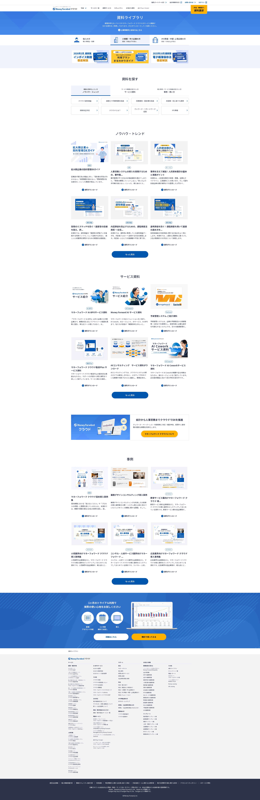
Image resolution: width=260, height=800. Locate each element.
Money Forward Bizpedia (151, 669)
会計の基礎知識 (147, 677)
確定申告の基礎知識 (148, 680)
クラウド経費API (122, 716)
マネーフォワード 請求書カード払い (103, 719)
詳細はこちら (111, 636)
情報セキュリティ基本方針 (84, 783)
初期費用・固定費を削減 (145, 101)
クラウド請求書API (123, 714)
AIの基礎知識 (146, 710)
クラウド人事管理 (73, 736)
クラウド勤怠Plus (75, 743)
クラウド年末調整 (73, 751)
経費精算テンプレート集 (150, 719)
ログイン (201, 2)
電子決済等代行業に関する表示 (167, 783)
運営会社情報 (54, 783)
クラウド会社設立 (98, 685)
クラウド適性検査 (84, 101)
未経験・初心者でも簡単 (175, 101)
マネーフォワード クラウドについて (159, 434)
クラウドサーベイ (74, 767)
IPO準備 (175, 110)
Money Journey (172, 684)
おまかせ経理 (97, 668)
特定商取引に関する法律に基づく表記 (117, 783)
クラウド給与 (72, 747)
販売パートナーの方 (158, 2)
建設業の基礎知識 (148, 702)
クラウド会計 (72, 669)
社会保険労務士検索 (123, 678)
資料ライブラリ (172, 668)
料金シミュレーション (124, 695)
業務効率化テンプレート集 (150, 734)
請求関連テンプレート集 (150, 716)
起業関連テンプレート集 (150, 729)
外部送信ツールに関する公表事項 (143, 783)
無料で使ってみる (149, 636)
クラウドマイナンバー (74, 759)
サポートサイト (122, 668)
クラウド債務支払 (73, 708)
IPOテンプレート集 (148, 731)
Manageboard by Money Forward (102, 731)
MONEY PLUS (173, 680)
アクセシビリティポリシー (188, 783)
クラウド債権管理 (74, 700)
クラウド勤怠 (75, 739)
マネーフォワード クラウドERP (101, 695)
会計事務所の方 (175, 2)
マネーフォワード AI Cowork (101, 743)
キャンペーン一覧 (173, 671)
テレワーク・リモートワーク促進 (145, 110)
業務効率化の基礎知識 (149, 697)
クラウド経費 (72, 704)
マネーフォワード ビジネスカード (102, 690)
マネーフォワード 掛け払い (75, 728)
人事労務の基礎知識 (148, 682)
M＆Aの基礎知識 (147, 705)
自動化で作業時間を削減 (115, 101)
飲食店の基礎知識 (148, 700)
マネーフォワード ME (174, 676)
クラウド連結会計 (73, 720)
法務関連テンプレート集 (150, 726)
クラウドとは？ (115, 110)
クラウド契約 (97, 680)
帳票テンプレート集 (148, 721)
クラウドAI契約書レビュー (100, 682)
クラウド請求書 (77, 688)
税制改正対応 (85, 110)
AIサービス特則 (205, 783)
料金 (82, 8)
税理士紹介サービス (123, 673)
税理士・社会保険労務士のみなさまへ (128, 708)
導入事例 (120, 671)
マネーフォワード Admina (100, 692)
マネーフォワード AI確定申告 (76, 684)
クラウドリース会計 (74, 677)
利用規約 (99, 783)
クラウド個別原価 (73, 716)
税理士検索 (121, 676)
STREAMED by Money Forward (101, 727)
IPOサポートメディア (124, 701)
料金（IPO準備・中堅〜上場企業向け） (129, 692)
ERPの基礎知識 (147, 675)
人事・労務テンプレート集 (150, 724)
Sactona (104, 735)
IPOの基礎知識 (147, 692)
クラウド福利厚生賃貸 (74, 763)
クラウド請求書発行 (77, 692)
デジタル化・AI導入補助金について (103, 704)
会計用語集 (146, 672)
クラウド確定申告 (77, 680)
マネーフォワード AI (101, 747)
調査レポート (172, 673)
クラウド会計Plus (74, 673)
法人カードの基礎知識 (149, 695)
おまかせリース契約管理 (100, 673)
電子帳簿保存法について (100, 701)
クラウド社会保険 (73, 755)
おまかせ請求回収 (98, 671)
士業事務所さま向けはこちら (131, 30)
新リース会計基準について (100, 706)
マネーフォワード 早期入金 (100, 723)
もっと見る (130, 254)
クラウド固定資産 (73, 712)
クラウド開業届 (97, 687)
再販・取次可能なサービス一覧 (101, 713)
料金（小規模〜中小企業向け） (126, 690)
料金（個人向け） (123, 685)
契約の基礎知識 (147, 687)
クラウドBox (75, 724)
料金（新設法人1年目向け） (126, 687)
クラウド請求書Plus (73, 696)
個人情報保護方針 (67, 783)
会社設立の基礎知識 (148, 690)
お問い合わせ (189, 2)
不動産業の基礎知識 (148, 707)
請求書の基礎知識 (148, 685)
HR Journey (171, 686)
